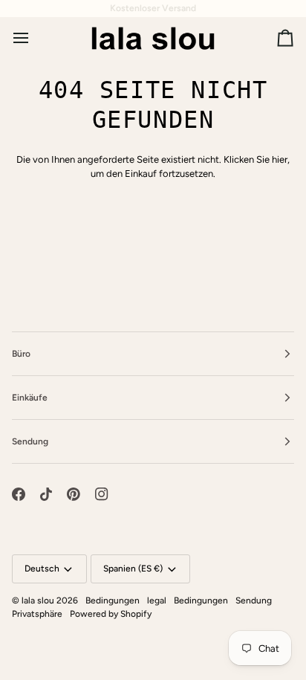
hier (279, 159)
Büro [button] (21, 354)
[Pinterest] (73, 494)
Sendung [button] (30, 441)
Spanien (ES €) (133, 568)
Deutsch (42, 568)
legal (156, 600)
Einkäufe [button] (30, 397)
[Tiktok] (46, 494)
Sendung (253, 600)
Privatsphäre (37, 614)
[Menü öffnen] (34, 38)
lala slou (38, 600)
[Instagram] (101, 494)
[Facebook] (18, 494)
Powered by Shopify (111, 614)
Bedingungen (112, 600)
